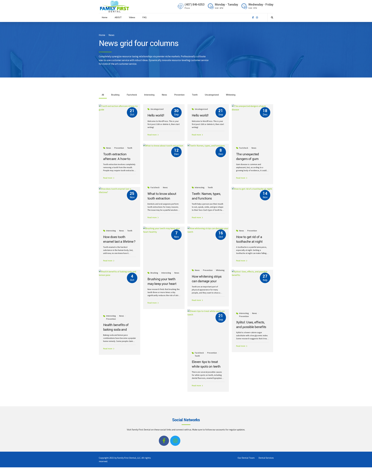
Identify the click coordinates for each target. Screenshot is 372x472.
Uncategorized (157, 109)
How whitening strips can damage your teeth (206, 281)
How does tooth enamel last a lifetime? (119, 239)
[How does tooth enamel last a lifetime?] (119, 190)
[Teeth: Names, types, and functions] (208, 145)
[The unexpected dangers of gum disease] (252, 107)
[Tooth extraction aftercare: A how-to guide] (119, 107)
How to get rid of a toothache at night (249, 239)
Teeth (129, 148)
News (111, 35)
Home (104, 17)
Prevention (119, 148)
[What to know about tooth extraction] (164, 145)
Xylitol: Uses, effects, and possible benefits (251, 324)
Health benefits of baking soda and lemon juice (116, 330)
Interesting (199, 187)
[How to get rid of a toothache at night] (252, 188)
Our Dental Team (246, 457)
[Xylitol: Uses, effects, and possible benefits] (252, 273)
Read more (107, 178)
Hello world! (155, 115)
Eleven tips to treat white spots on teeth (206, 364)
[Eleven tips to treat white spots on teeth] (208, 312)
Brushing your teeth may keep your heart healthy (161, 284)
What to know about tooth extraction (161, 196)
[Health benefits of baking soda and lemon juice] (119, 273)
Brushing (154, 272)
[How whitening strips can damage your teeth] (208, 230)
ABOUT (118, 17)
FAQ (144, 17)
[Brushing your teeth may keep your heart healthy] (164, 230)
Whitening (220, 270)
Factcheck (243, 148)
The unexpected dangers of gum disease (247, 159)
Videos (132, 17)
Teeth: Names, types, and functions (206, 196)
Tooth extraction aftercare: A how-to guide (116, 159)
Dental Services (266, 457)
